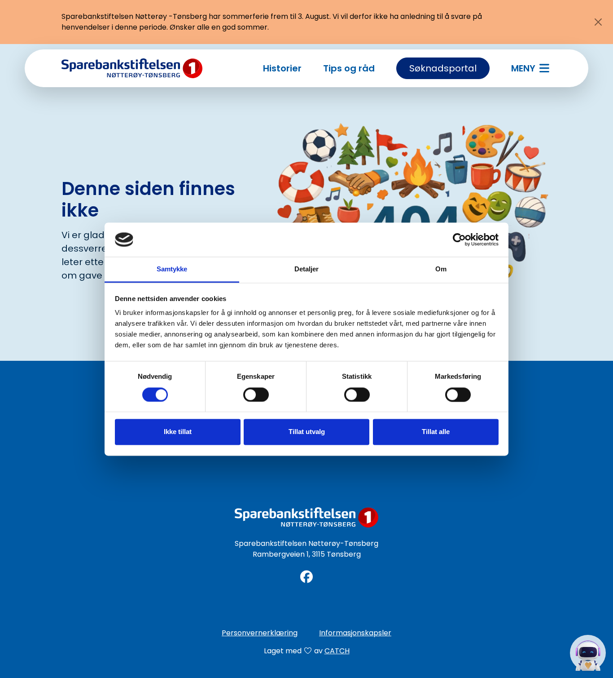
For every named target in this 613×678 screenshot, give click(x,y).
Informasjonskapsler (355, 633)
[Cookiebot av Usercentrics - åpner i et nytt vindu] (459, 239)
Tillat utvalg (307, 432)
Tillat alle (436, 432)
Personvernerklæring (260, 633)
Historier (282, 68)
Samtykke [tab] (172, 269)
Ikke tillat (178, 432)
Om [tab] (441, 269)
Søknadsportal (443, 68)
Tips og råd (349, 68)
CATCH (337, 651)
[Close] (598, 22)
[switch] (256, 394)
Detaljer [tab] (306, 269)
